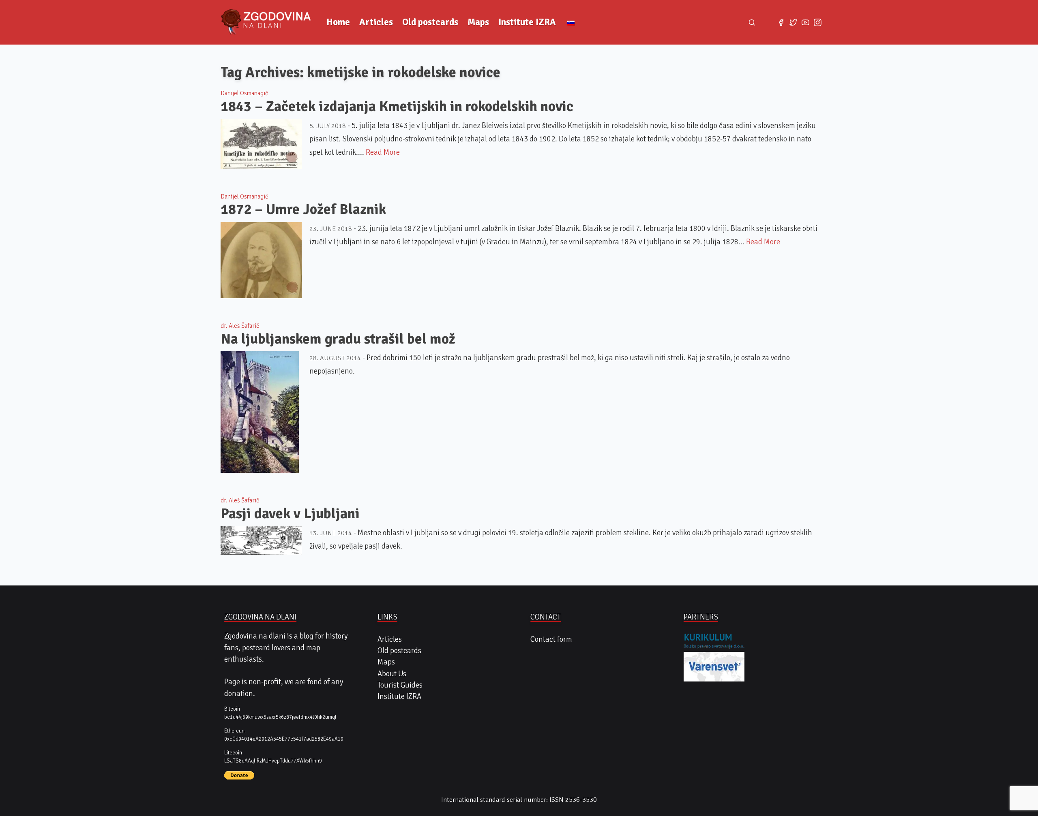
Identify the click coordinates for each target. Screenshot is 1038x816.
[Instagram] (818, 22)
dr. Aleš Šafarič (240, 325)
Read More (383, 152)
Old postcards (430, 22)
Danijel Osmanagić (244, 93)
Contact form (551, 639)
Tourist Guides (399, 685)
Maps (478, 22)
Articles (376, 22)
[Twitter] (793, 22)
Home (338, 22)
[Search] (752, 22)
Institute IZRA (527, 22)
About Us (391, 674)
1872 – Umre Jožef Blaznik (303, 209)
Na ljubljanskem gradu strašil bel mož (338, 339)
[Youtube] (805, 22)
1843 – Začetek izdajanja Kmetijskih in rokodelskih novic (397, 106)
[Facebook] (781, 22)
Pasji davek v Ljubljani (290, 513)
